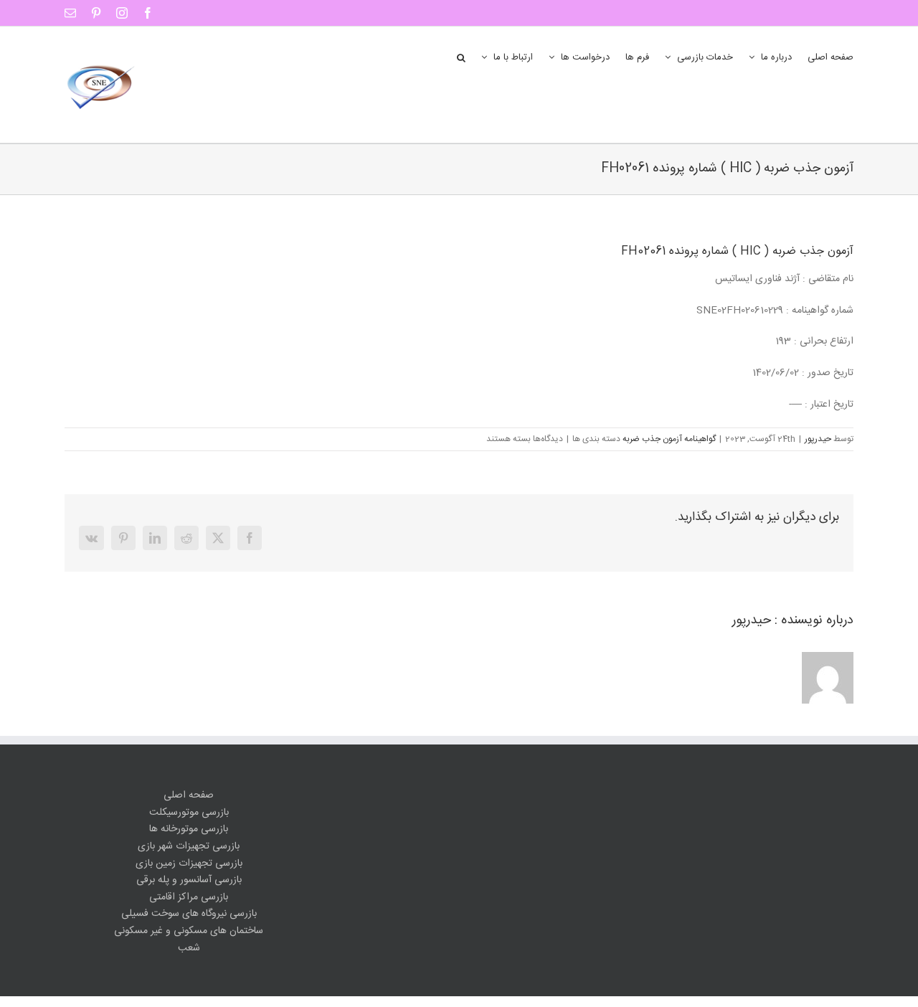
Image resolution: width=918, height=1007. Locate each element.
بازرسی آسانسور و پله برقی (189, 880)
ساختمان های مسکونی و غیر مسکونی (188, 931)
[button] (461, 57)
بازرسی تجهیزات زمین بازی (189, 864)
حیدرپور (818, 439)
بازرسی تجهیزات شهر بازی (189, 846)
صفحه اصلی (189, 796)
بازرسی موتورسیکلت (189, 813)
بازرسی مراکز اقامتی (188, 897)
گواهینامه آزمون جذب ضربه (669, 439)
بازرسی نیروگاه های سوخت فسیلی (189, 914)
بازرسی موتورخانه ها (188, 829)
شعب (189, 948)
